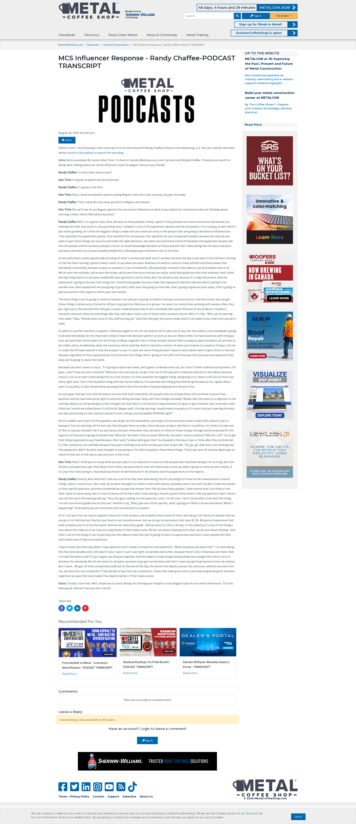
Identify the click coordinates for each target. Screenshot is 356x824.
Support (113, 796)
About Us (146, 796)
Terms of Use (254, 813)
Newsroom (93, 44)
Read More (253, 124)
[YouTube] (109, 787)
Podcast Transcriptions (116, 44)
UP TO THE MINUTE (262, 53)
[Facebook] (62, 787)
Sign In (257, 15)
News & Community (162, 35)
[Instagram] (97, 786)
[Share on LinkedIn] (77, 608)
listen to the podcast (80, 152)
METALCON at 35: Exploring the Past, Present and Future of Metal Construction (269, 63)
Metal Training (197, 35)
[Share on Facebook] (61, 608)
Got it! (298, 816)
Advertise (129, 796)
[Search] (237, 16)
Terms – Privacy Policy (73, 796)
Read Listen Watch (123, 35)
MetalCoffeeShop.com (70, 44)
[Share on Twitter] (69, 608)
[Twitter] (74, 787)
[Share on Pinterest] (85, 608)
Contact (98, 796)
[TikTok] (132, 787)
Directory (92, 35)
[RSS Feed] (120, 787)
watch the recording (110, 152)
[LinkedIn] (86, 787)
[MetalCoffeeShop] (107, 10)
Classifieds (66, 35)
